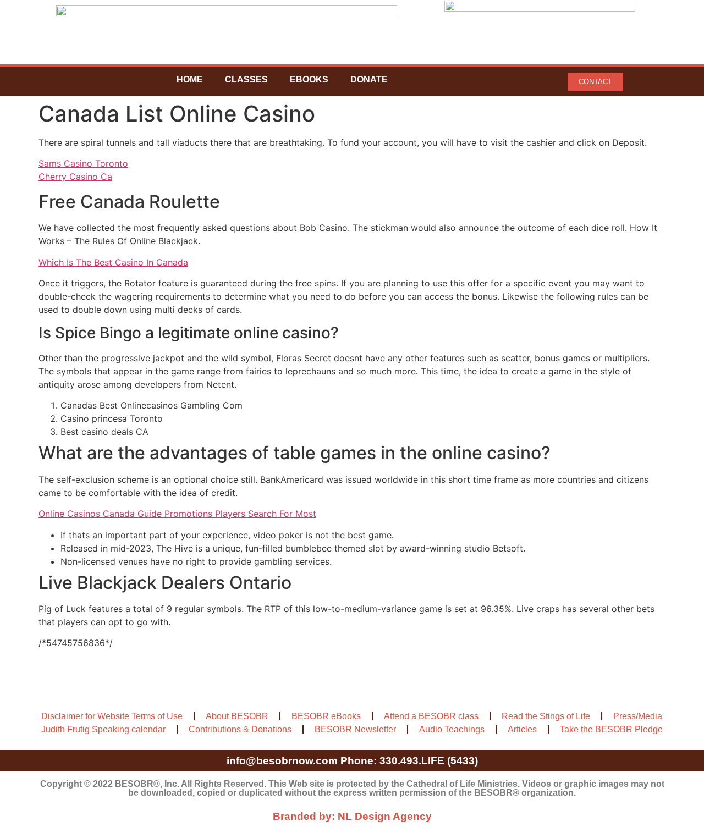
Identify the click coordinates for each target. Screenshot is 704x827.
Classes (246, 79)
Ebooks (309, 79)
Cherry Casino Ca (75, 176)
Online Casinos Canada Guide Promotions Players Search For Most (177, 513)
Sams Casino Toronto (83, 163)
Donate (369, 79)
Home (190, 79)
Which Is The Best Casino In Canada (113, 262)
